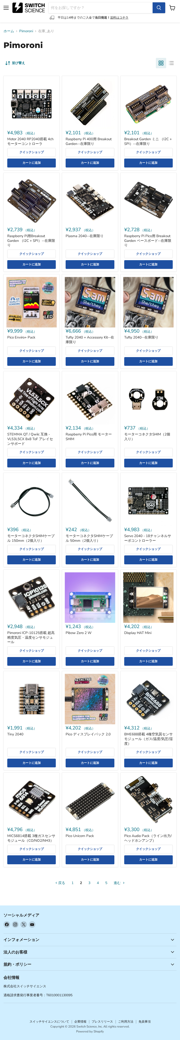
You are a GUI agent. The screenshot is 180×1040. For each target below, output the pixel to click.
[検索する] (159, 7)
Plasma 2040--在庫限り (85, 236)
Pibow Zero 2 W (79, 632)
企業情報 (80, 1022)
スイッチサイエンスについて (49, 1022)
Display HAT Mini (137, 632)
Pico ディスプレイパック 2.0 (88, 734)
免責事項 (145, 1022)
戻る (61, 883)
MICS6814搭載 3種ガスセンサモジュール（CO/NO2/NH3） (31, 838)
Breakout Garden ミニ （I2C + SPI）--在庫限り (148, 141)
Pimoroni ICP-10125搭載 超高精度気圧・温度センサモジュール (31, 637)
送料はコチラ (119, 18)
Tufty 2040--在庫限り (141, 337)
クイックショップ (31, 152)
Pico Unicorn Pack (80, 835)
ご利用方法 (125, 1022)
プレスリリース (102, 1022)
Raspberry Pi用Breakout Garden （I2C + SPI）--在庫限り (31, 240)
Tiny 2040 (15, 734)
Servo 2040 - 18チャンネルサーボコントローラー (147, 538)
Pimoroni (26, 31)
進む (118, 883)
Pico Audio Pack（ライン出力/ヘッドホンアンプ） (148, 838)
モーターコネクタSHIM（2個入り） (147, 436)
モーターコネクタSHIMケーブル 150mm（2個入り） (31, 538)
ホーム (9, 31)
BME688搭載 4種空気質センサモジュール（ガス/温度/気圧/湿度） (148, 739)
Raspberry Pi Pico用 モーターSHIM (89, 436)
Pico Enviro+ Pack (21, 337)
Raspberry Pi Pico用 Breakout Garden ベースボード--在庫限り (147, 240)
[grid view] (161, 63)
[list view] (171, 63)
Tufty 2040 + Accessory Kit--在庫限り (90, 339)
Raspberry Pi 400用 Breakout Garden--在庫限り (89, 141)
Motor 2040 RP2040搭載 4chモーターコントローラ (30, 141)
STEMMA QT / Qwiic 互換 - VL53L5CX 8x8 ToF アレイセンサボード (30, 439)
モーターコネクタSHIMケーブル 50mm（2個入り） (89, 538)
